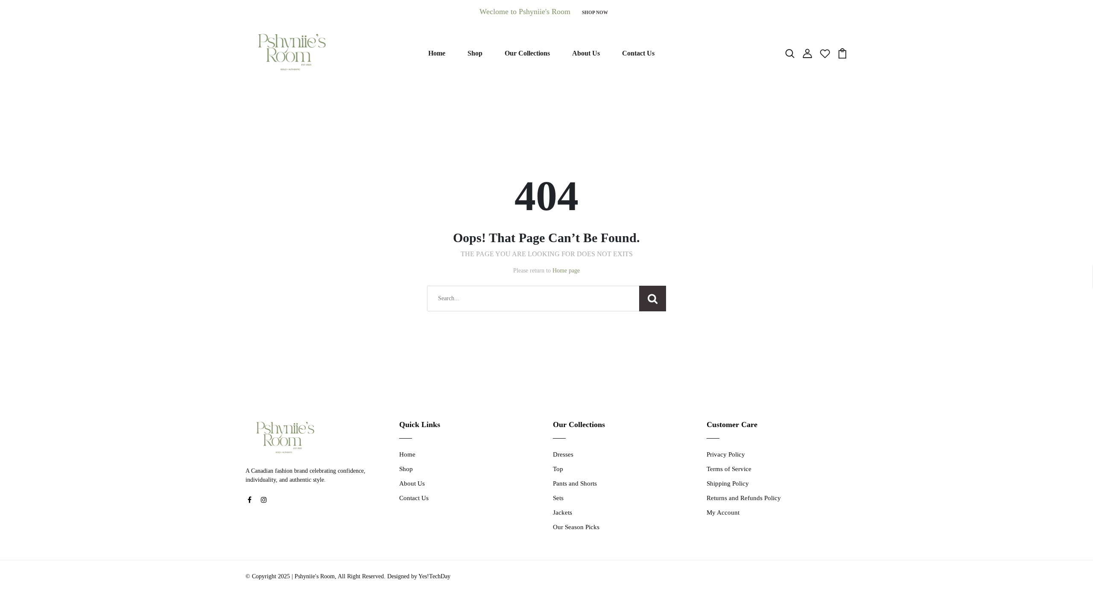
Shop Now (595, 12)
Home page (566, 270)
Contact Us (638, 53)
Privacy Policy (726, 454)
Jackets (562, 512)
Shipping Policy (728, 483)
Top (558, 469)
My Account (723, 512)
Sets (558, 498)
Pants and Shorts (575, 483)
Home (436, 53)
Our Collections (527, 53)
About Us (586, 53)
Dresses (563, 454)
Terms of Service (729, 469)
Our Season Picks (576, 527)
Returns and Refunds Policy (744, 498)
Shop (475, 53)
